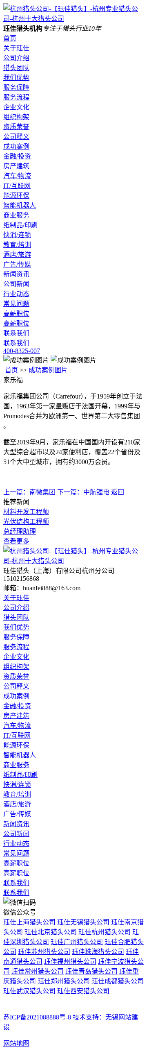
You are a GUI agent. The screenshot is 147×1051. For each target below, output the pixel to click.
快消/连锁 (17, 234)
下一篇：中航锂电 (83, 492)
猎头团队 (16, 67)
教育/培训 (17, 244)
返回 (117, 492)
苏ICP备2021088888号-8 (37, 1017)
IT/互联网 (17, 185)
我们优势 (16, 77)
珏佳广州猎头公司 (77, 941)
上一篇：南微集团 (29, 492)
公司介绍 (16, 57)
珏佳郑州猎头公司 (64, 981)
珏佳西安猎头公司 (83, 991)
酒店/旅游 (17, 254)
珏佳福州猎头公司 (70, 961)
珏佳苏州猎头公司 (44, 951)
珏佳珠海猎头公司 (98, 951)
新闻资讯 (16, 274)
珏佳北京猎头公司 (50, 932)
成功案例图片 (48, 370)
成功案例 (16, 146)
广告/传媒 (17, 264)
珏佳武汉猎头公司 (29, 991)
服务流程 (16, 97)
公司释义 (16, 136)
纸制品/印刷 (20, 225)
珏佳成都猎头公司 (117, 981)
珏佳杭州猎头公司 (104, 932)
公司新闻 (16, 284)
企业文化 (16, 107)
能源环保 (16, 195)
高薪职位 (16, 313)
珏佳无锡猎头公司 (83, 922)
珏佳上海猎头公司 (29, 922)
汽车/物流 (17, 175)
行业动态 (16, 293)
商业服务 (16, 215)
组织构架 (16, 116)
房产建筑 (16, 166)
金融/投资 (17, 156)
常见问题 (16, 303)
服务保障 (16, 87)
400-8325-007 (21, 350)
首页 (9, 38)
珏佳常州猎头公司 (37, 971)
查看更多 (16, 541)
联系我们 (16, 333)
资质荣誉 (16, 126)
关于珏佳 (16, 48)
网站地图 (16, 1043)
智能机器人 (19, 205)
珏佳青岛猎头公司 (91, 971)
